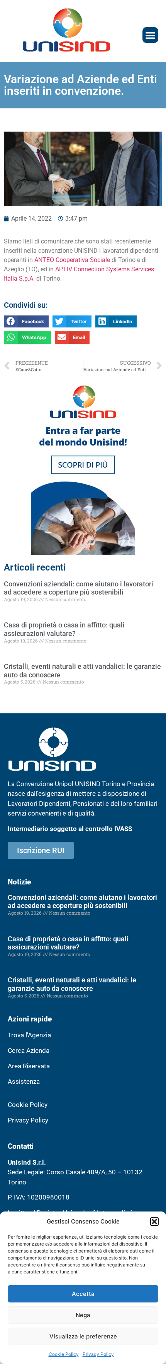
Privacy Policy (98, 1354)
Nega (83, 1315)
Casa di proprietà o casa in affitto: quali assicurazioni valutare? (64, 629)
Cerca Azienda (28, 1050)
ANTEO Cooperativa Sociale (72, 260)
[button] (154, 1221)
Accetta (83, 1293)
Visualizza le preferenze (83, 1336)
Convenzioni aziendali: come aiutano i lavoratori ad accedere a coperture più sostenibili (78, 588)
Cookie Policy (64, 1354)
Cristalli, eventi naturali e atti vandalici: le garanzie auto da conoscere (72, 984)
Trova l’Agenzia (29, 1035)
